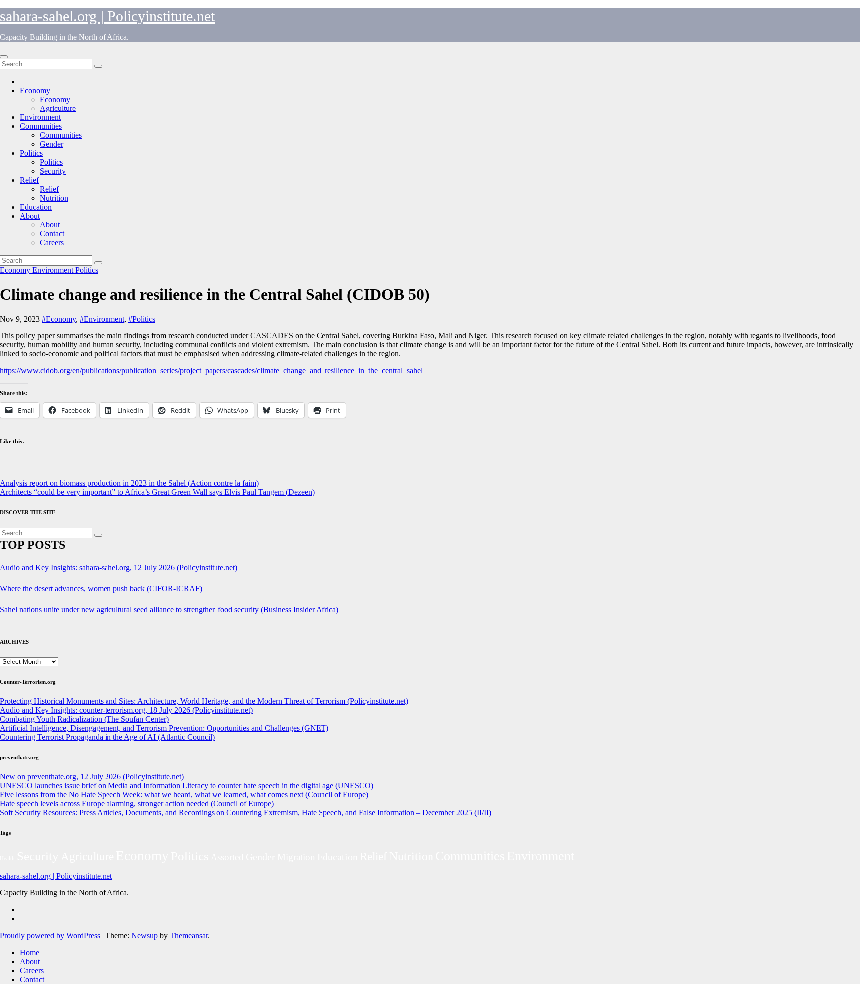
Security (53, 171)
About (30, 216)
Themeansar (189, 935)
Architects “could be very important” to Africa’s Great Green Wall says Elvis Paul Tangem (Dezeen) (157, 492)
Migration (296, 857)
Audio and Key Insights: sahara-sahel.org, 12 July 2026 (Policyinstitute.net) (118, 567)
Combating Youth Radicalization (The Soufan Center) (84, 719)
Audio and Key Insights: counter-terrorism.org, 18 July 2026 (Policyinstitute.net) (126, 710)
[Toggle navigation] (4, 56)
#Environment (102, 319)
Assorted (227, 857)
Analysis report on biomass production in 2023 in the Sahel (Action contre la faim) (129, 483)
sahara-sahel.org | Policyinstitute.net (107, 16)
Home (29, 952)
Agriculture (58, 108)
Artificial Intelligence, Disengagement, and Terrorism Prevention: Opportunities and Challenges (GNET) (164, 728)
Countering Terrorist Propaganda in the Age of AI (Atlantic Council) (107, 737)
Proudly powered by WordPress (51, 935)
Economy (35, 90)
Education (36, 207)
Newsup (144, 935)
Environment (40, 117)
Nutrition (54, 198)
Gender (51, 144)
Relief (29, 180)
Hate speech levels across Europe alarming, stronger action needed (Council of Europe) (137, 803)
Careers (52, 242)
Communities (41, 126)
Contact (52, 233)
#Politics (141, 319)
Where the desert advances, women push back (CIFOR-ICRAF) (101, 588)
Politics (31, 153)
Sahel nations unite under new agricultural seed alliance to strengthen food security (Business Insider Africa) (169, 609)
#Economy (59, 319)
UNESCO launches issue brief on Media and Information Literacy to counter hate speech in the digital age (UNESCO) (186, 785)
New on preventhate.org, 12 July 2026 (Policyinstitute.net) (92, 776)
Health (7, 858)
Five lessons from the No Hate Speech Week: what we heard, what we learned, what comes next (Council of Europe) (184, 794)
